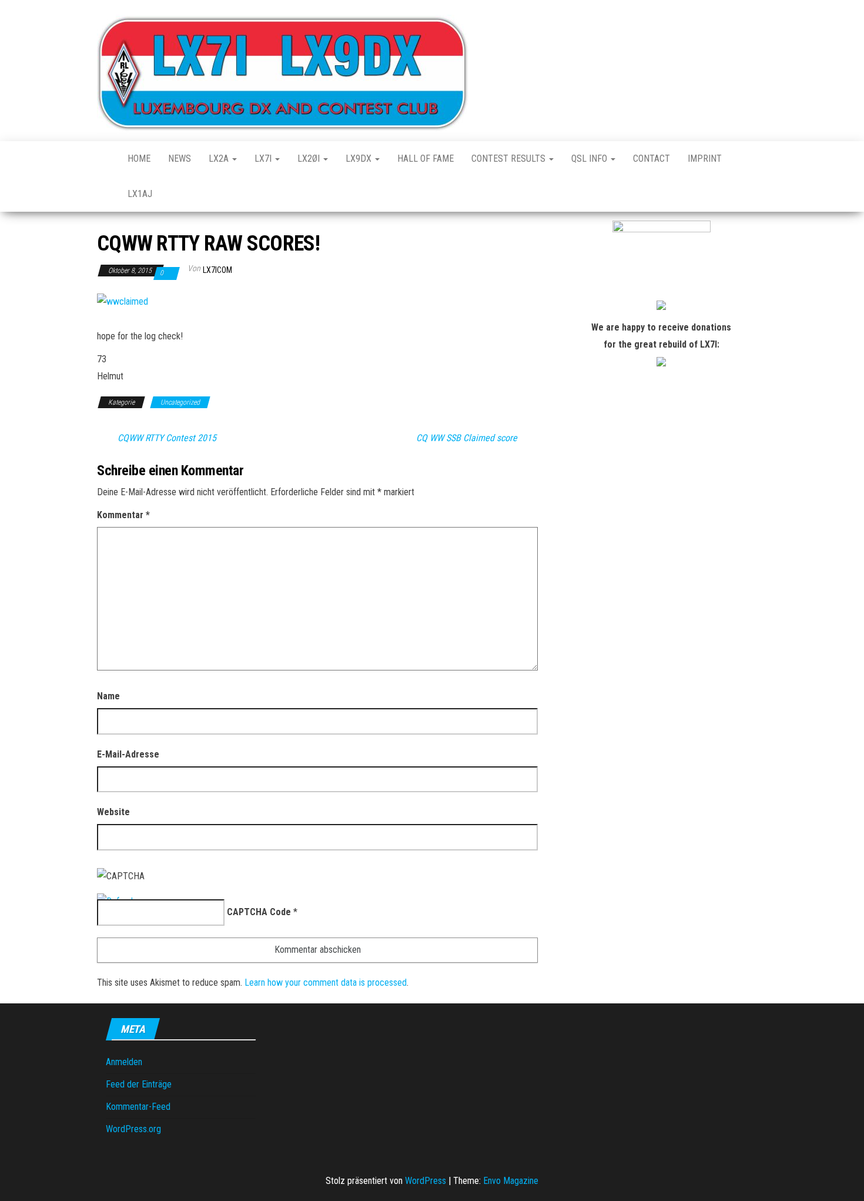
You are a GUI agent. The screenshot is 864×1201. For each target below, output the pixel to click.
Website (113, 812)
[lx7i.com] (103, 158)
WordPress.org (133, 1129)
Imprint (705, 158)
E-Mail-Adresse (128, 754)
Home (139, 158)
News (179, 158)
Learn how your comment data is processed (326, 982)
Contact (651, 158)
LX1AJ (140, 193)
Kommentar (123, 515)
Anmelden (124, 1061)
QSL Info (590, 158)
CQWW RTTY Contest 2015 (167, 438)
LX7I (264, 158)
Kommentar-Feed (138, 1106)
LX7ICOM (217, 270)
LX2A (220, 158)
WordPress (425, 1180)
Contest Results (509, 158)
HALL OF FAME (425, 158)
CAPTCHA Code (259, 912)
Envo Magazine (510, 1180)
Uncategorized (180, 402)
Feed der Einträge (139, 1084)
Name (108, 696)
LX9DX (360, 158)
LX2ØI (309, 158)
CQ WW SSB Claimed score (466, 438)
